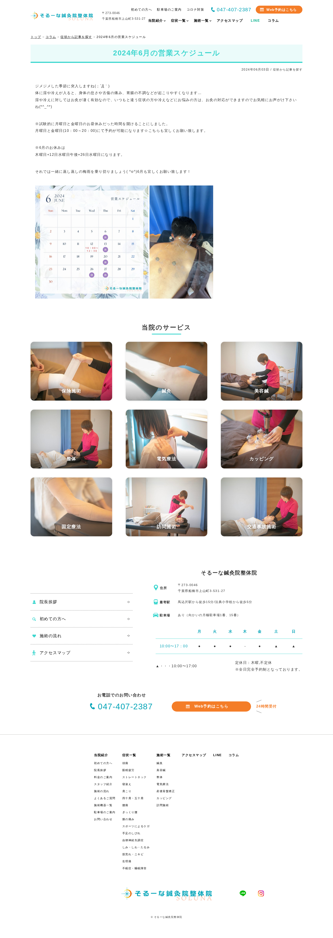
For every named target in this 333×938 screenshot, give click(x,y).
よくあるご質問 (105, 798)
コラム (234, 755)
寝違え (127, 784)
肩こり (127, 791)
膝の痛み (128, 819)
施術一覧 (164, 755)
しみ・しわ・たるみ (136, 847)
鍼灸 (160, 763)
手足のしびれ (131, 833)
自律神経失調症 (133, 840)
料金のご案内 (103, 777)
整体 (160, 777)
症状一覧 (129, 755)
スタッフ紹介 (103, 784)
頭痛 (125, 763)
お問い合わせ (103, 819)
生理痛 (127, 861)
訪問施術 (163, 805)
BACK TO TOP (327, 932)
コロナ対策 (195, 9)
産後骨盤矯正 (166, 791)
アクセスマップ (55, 653)
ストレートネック (134, 777)
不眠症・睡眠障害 (134, 868)
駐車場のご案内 (169, 9)
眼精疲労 (128, 770)
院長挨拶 (48, 602)
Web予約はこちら (281, 10)
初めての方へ (141, 9)
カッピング (164, 798)
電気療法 (163, 784)
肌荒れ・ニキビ (133, 854)
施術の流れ (51, 636)
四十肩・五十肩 (133, 798)
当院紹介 (101, 755)
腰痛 (125, 805)
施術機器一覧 (103, 805)
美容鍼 (161, 770)
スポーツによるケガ (136, 826)
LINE (217, 755)
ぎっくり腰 (130, 812)
